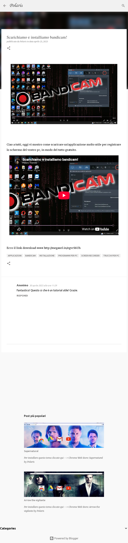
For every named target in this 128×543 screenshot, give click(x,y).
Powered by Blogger (66, 538)
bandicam (30, 256)
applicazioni (15, 256)
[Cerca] (27, 6)
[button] (9, 48)
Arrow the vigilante (34, 500)
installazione (47, 256)
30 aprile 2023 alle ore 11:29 (43, 285)
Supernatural (31, 451)
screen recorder (90, 256)
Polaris (15, 6)
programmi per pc (68, 256)
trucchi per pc (111, 256)
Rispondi (22, 295)
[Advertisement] (64, 380)
